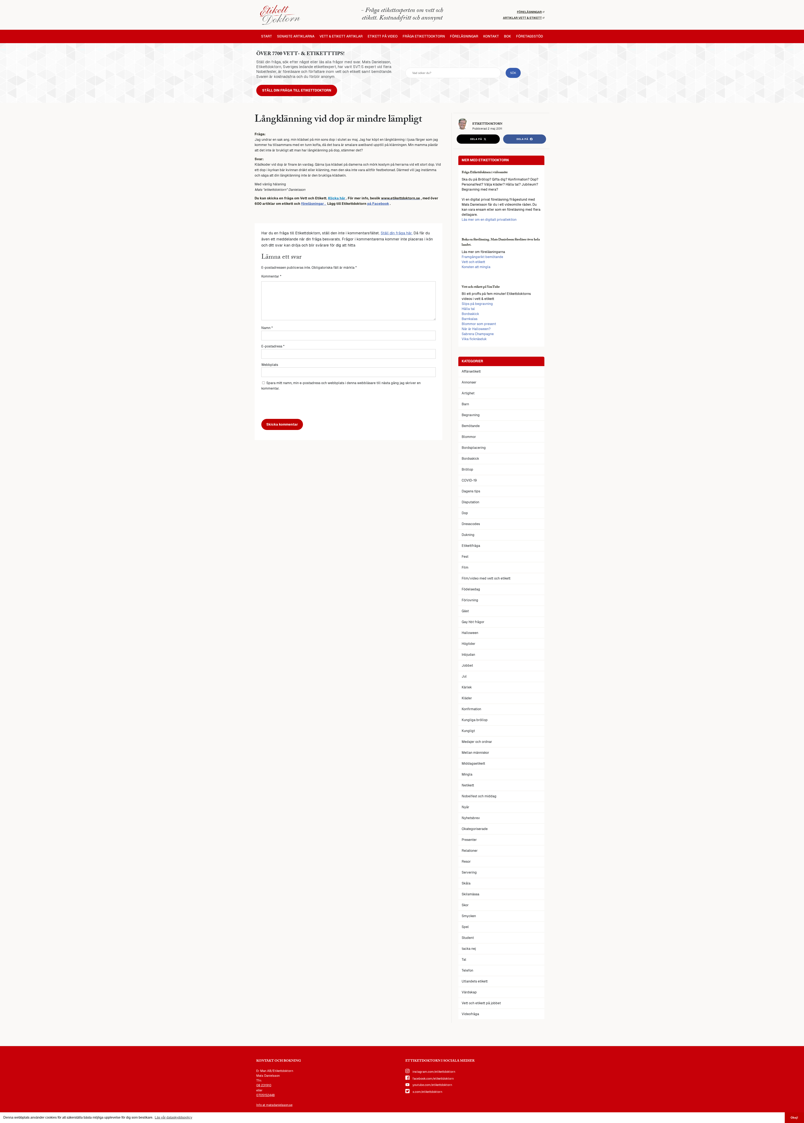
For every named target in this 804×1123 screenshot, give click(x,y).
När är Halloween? (476, 329)
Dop (465, 513)
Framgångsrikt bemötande (482, 257)
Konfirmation (471, 709)
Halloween (470, 633)
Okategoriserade (475, 829)
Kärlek (467, 687)
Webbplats (269, 365)
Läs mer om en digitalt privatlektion (489, 220)
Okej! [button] (794, 1117)
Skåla (466, 883)
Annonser (469, 382)
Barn (465, 404)
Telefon (467, 970)
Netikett (468, 785)
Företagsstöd (529, 36)
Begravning (471, 415)
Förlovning (470, 600)
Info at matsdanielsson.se (274, 1105)
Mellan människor (475, 753)
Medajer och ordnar (477, 742)
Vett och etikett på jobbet (481, 1003)
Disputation (470, 502)
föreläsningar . (313, 204)
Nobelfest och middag (479, 796)
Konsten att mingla (476, 267)
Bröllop (467, 469)
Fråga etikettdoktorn (424, 36)
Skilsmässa (470, 894)
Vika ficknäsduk (474, 339)
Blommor (469, 437)
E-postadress (273, 346)
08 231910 (263, 1085)
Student (468, 938)
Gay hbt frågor (473, 622)
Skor (465, 905)
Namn (267, 328)
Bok (507, 36)
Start (266, 36)
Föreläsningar (529, 12)
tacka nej (469, 949)
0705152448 (265, 1095)
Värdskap (469, 992)
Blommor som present (479, 324)
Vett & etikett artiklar (341, 36)
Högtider (468, 644)
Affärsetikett (471, 371)
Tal (464, 960)
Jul (464, 676)
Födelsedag (471, 589)
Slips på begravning (477, 304)
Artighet (468, 393)
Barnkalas (469, 319)
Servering (469, 872)
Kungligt (468, 731)
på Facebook (378, 204)
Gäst (465, 611)
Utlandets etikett (475, 981)
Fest (465, 557)
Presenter (469, 840)
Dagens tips (471, 491)
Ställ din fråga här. (396, 233)
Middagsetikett (473, 763)
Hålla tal (468, 309)
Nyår (465, 807)
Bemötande (471, 426)
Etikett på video (383, 36)
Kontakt (491, 36)
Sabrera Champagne (478, 334)
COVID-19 (469, 480)
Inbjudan (468, 655)
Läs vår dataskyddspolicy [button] (173, 1117)
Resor (466, 862)
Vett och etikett (473, 262)
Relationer (470, 851)
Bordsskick (470, 314)
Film (465, 567)
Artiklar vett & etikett (522, 17)
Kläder (467, 698)
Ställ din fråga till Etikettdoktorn (296, 90)
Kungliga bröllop (475, 720)
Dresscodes (471, 524)
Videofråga (470, 1014)
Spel (465, 927)
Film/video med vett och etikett (486, 578)
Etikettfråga (471, 546)
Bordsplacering (474, 448)
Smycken (469, 916)
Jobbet (467, 665)
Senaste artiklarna (295, 36)
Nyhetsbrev (471, 818)
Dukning (468, 535)
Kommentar (271, 276)
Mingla (467, 774)
